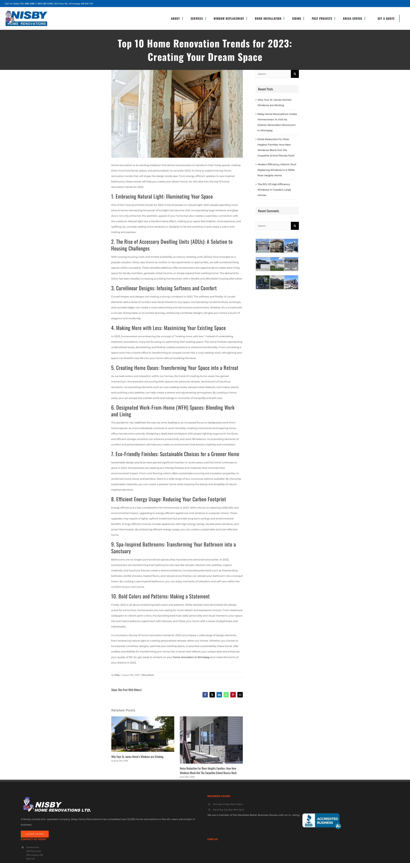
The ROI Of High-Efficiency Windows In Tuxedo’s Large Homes (274, 190)
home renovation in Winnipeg (191, 657)
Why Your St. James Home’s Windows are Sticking (137, 757)
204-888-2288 (27, 3)
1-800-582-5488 (44, 3)
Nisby (117, 675)
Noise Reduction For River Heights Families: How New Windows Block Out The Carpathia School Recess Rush (208, 770)
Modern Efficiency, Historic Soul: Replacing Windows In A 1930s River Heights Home (277, 170)
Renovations (148, 675)
